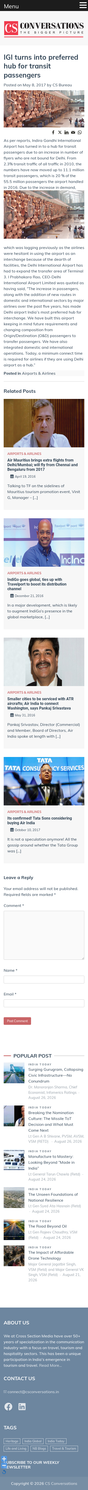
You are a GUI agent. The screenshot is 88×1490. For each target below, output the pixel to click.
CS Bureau (62, 84)
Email (10, 994)
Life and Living (16, 1448)
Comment (14, 905)
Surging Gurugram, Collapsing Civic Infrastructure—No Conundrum (55, 1075)
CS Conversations (61, 1483)
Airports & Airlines (38, 373)
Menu (11, 6)
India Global (33, 1441)
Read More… (50, 1365)
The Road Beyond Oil (47, 1226)
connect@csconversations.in (33, 1391)
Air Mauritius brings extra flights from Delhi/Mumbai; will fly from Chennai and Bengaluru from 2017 (42, 465)
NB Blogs (39, 1448)
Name (10, 970)
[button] (83, 5)
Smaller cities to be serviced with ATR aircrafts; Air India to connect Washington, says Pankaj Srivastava (40, 704)
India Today (40, 1064)
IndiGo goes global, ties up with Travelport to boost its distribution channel (36, 584)
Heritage (12, 1441)
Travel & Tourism (64, 1448)
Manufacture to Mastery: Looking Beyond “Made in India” (51, 1162)
